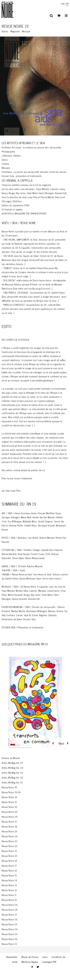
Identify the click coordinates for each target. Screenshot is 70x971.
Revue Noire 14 (9, 880)
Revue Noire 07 (9, 914)
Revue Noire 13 (9, 885)
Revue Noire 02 (9, 939)
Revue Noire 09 (9, 905)
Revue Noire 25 (9, 831)
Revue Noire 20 (9, 856)
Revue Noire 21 (9, 851)
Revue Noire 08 (9, 910)
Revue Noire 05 (9, 924)
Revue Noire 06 (9, 919)
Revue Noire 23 (9, 841)
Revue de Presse (29, 957)
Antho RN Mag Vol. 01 (12, 782)
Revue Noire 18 (9, 861)
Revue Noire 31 (9, 802)
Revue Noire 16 (9, 870)
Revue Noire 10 (9, 900)
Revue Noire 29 (9, 812)
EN (62, 4)
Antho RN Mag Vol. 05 (12, 763)
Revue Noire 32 (9, 797)
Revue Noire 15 (9, 875)
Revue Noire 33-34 (11, 792)
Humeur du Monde (11, 758)
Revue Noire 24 (9, 836)
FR (67, 4)
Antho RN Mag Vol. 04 (12, 768)
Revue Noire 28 (9, 817)
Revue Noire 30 (9, 807)
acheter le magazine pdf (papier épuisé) (24, 213)
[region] (35, 705)
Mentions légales (29, 962)
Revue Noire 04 (9, 929)
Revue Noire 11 (9, 895)
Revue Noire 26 (9, 826)
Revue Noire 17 (9, 866)
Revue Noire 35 (9, 787)
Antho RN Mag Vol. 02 (12, 777)
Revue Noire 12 (9, 890)
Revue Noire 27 (9, 821)
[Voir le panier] (58, 15)
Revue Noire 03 (9, 934)
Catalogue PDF (49, 962)
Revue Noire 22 (9, 846)
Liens (45, 957)
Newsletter (11, 957)
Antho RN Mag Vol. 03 (12, 773)
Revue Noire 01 (9, 944)
